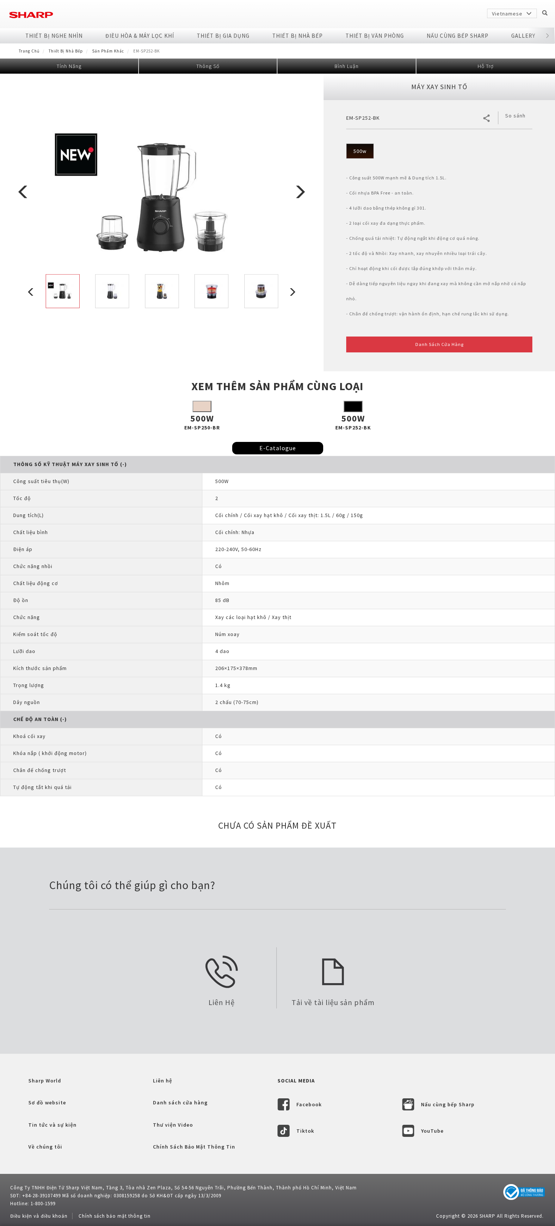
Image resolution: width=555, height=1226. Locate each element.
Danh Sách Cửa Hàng (439, 344)
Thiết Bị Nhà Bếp (297, 35)
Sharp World (44, 1080)
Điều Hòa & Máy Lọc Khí (139, 35)
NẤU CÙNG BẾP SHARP (458, 35)
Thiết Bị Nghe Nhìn (54, 35)
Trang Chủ (29, 51)
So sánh (515, 115)
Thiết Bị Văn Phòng (374, 35)
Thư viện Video (173, 1124)
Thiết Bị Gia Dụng (223, 35)
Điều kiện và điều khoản (39, 1216)
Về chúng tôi (45, 1146)
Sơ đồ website (47, 1102)
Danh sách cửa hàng (180, 1102)
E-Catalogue (277, 448)
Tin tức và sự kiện (52, 1124)
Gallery (523, 35)
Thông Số (207, 66)
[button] (547, 36)
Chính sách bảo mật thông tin (115, 1216)
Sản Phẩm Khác (108, 51)
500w (360, 151)
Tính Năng (69, 66)
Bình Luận (347, 66)
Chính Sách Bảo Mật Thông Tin (194, 1146)
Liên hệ (162, 1080)
